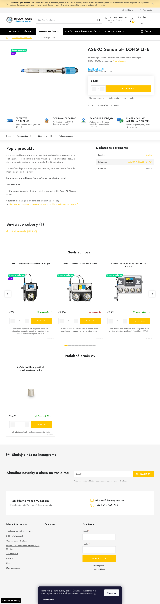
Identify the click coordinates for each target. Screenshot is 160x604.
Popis (8, 136)
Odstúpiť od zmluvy (11, 600)
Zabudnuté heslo (99, 569)
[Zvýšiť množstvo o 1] (102, 89)
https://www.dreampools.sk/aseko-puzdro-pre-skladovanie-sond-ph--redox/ (43, 204)
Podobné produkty (66, 136)
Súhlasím (111, 592)
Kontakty (9, 558)
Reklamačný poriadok (14, 536)
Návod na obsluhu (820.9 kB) (23, 231)
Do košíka (128, 88)
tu (95, 593)
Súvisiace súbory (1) (24, 136)
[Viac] (146, 31)
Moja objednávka (13, 568)
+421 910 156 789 (117, 17)
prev (8, 294)
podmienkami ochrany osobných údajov (111, 481)
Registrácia (147, 10)
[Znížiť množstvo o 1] (94, 89)
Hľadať (98, 20)
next (152, 294)
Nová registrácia (99, 565)
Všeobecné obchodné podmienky (19, 531)
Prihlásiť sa (143, 474)
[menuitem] (13, 31)
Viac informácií (120, 61)
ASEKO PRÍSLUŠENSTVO (140, 161)
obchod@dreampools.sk (109, 500)
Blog (8, 563)
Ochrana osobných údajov (16, 541)
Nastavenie (48, 599)
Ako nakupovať (12, 553)
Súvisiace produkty (45, 136)
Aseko (132, 98)
